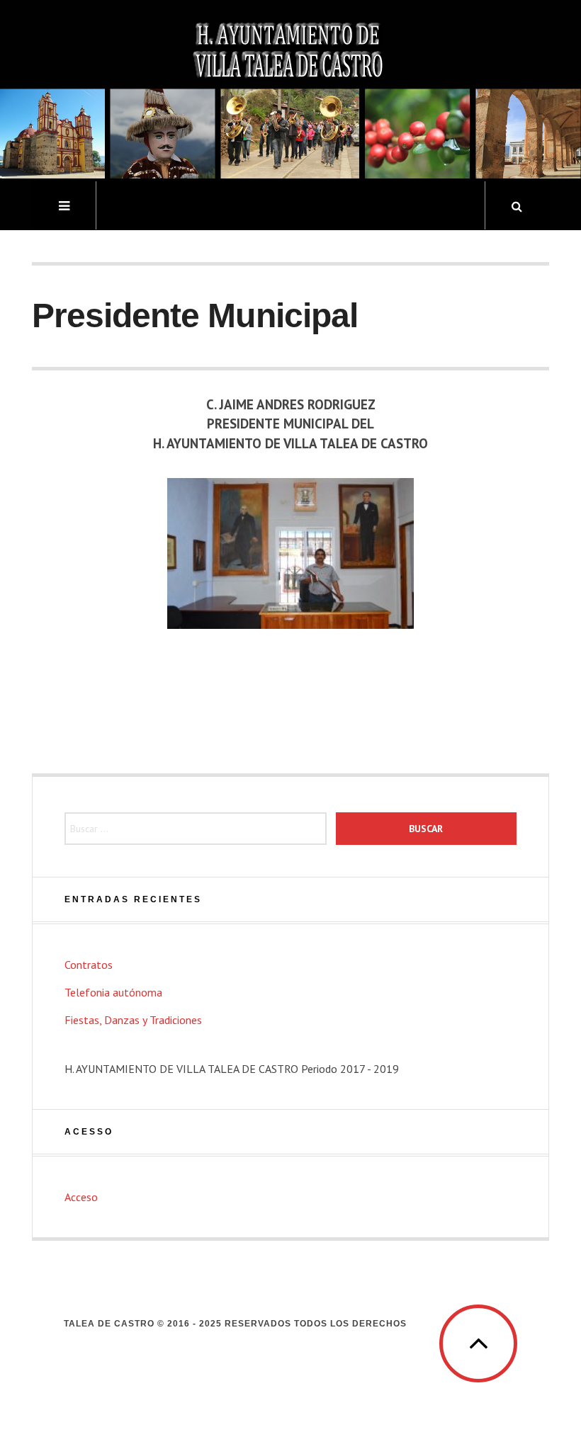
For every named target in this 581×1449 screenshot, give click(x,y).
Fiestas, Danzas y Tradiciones (133, 1020)
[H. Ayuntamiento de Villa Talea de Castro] (290, 89)
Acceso (81, 1197)
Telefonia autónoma (113, 992)
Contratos (88, 965)
